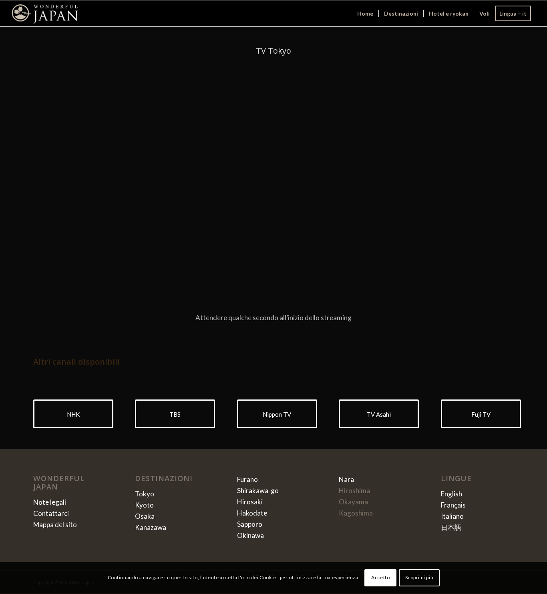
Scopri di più (419, 578)
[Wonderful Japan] (44, 13)
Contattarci (51, 513)
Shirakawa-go (258, 490)
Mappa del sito (55, 524)
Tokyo (144, 494)
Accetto (380, 578)
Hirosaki (250, 502)
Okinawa (250, 535)
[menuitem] (365, 13)
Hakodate (252, 513)
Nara (346, 479)
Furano (247, 479)
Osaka (145, 516)
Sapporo (249, 524)
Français (453, 505)
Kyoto (144, 505)
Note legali (49, 502)
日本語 (451, 527)
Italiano (452, 516)
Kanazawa (150, 527)
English (451, 494)
